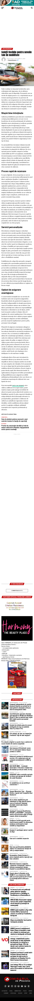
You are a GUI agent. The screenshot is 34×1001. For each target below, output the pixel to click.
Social (10, 991)
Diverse (30, 991)
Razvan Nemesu (12, 60)
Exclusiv (20, 993)
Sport (25, 993)
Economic (6, 993)
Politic (25, 991)
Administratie (18, 991)
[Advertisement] (17, 29)
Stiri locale (13, 993)
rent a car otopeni (18, 385)
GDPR (30, 993)
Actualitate (4, 991)
